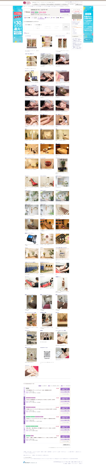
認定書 (41, 330)
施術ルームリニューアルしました (30, 294)
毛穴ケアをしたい (63, 451)
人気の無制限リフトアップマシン (45, 53)
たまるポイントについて (76, 21)
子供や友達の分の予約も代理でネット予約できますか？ (77, 45)
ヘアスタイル (43, 4)
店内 (41, 233)
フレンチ (38, 26)
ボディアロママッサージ (29, 218)
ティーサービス (42, 158)
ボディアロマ (42, 218)
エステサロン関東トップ (39, 6)
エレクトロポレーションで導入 (61, 330)
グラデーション (48, 26)
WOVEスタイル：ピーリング (45, 70)
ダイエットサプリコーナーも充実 (30, 312)
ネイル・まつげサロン (50, 4)
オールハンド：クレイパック (60, 85)
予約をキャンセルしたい (76, 46)
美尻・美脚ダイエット (44, 114)
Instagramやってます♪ (44, 347)
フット (56, 28)
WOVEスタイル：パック (44, 85)
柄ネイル (38, 28)
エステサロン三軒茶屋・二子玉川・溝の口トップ (50, 6)
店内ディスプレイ (28, 347)
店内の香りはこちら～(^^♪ (44, 262)
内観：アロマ (42, 143)
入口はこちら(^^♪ (28, 190)
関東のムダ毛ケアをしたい (27, 455)
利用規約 (69, 463)
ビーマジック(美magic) (54, 458)
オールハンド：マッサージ (29, 99)
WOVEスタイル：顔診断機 (29, 70)
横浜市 (45, 451)
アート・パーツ (48, 28)
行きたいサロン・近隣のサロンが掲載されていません (77, 40)
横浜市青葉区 (49, 451)
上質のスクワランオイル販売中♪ (30, 262)
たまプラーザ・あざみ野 (36, 451)
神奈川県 (42, 451)
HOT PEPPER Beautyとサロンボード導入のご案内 (62, 461)
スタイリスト (74, 29)
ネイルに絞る (39, 24)
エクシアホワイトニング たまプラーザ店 (45, 458)
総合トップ (25, 6)
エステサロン (72, 4)
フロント (26, 247)
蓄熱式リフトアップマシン (29, 233)
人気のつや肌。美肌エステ (29, 53)
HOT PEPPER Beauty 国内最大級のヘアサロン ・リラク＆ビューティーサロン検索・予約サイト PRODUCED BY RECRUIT (27, 3)
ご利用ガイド (80, 463)
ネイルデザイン (74, 33)
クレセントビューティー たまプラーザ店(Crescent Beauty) (32, 458)
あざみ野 (59, 451)
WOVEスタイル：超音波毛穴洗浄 (61, 70)
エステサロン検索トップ (31, 6)
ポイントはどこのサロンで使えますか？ (77, 42)
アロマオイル (58, 158)
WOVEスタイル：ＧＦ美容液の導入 (31, 85)
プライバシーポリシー (75, 463)
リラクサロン (64, 4)
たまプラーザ (54, 451)
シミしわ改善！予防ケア (71, 451)
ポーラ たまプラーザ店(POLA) (62, 458)
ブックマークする (65, 14)
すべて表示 (29, 24)
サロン (73, 28)
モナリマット (58, 262)
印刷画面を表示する (66, 444)
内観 (25, 143)
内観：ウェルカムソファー (29, 158)
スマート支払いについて (76, 38)
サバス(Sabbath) (61, 6)
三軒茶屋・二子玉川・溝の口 (28, 451)
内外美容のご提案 (43, 312)
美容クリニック (79, 4)
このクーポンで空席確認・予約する (65, 389)
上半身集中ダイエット (28, 114)
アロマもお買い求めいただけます (61, 247)
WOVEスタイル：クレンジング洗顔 (61, 53)
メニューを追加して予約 (65, 391)
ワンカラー (57, 26)
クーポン (73, 31)
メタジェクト (58, 204)
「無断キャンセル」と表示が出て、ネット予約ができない (77, 48)
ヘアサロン (36, 4)
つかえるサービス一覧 (75, 22)
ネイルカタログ (57, 4)
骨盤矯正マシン (58, 276)
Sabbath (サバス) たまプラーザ (39, 9)
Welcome (57, 312)
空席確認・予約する (65, 10)
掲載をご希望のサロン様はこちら (76, 461)
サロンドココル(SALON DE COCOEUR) (72, 458)
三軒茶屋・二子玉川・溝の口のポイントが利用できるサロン (40, 455)
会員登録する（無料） (77, 13)
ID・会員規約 (65, 463)
